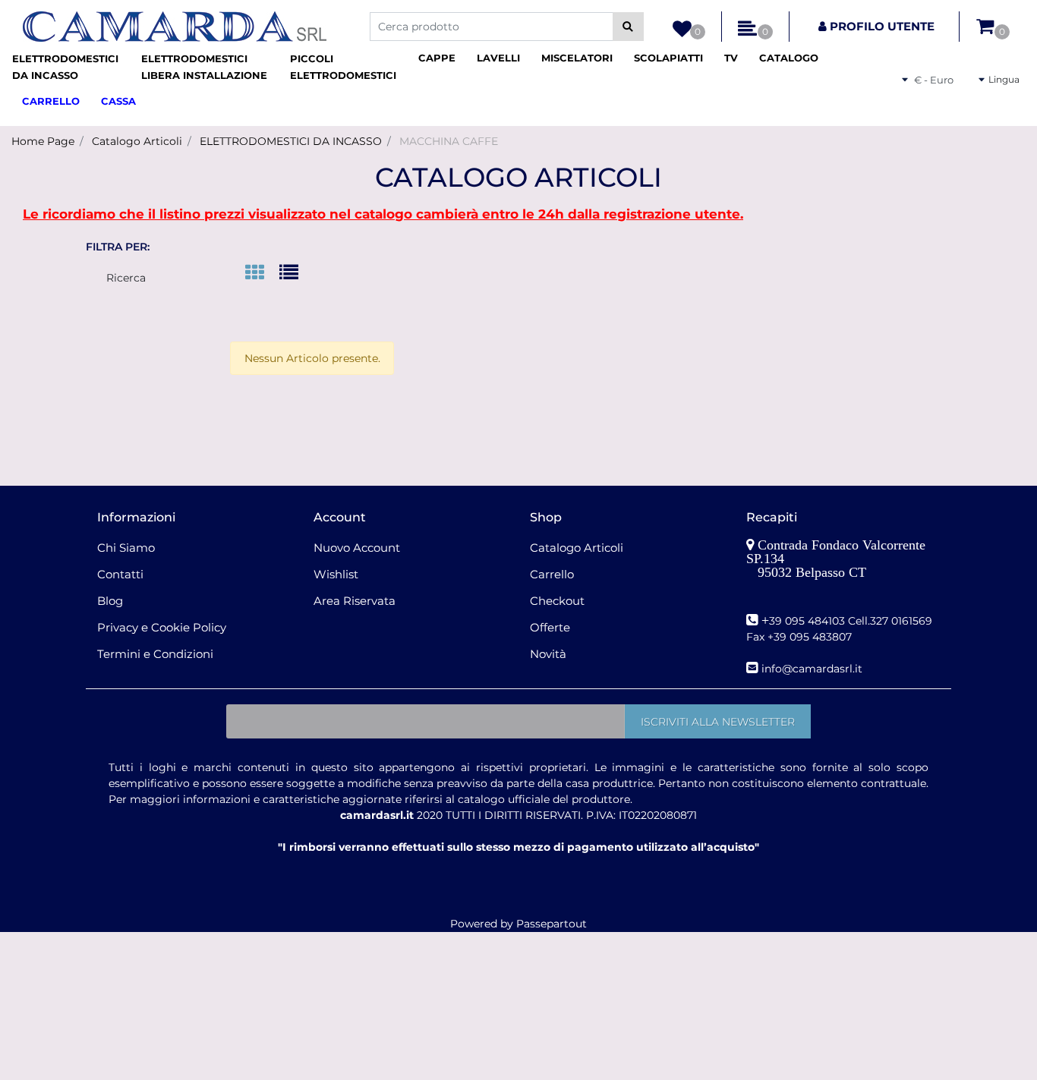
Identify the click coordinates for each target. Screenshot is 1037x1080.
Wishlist (336, 574)
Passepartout (551, 923)
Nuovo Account (357, 547)
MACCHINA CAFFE (448, 141)
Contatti (120, 574)
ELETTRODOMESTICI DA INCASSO (291, 141)
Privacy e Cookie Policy (161, 627)
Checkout (557, 601)
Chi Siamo (126, 547)
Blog (110, 601)
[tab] (262, 273)
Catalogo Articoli (137, 141)
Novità (548, 654)
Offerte (550, 627)
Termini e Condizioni (155, 654)
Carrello (552, 574)
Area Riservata (355, 601)
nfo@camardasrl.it (813, 668)
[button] (628, 26)
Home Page (42, 141)
